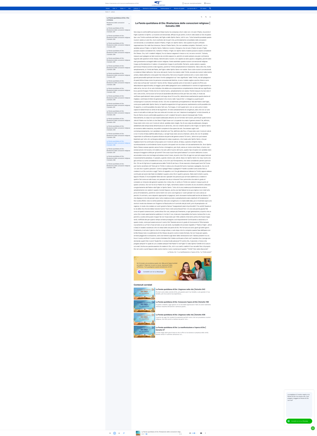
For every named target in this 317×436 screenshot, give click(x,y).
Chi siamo (203, 8)
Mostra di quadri (179, 8)
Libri (114, 8)
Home (108, 8)
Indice (136, 17)
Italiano (208, 3)
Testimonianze (164, 8)
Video (122, 8)
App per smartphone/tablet (192, 3)
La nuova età (191, 8)
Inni (129, 8)
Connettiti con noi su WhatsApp (299, 421)
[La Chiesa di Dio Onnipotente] (158, 3)
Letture (136, 8)
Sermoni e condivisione (150, 8)
